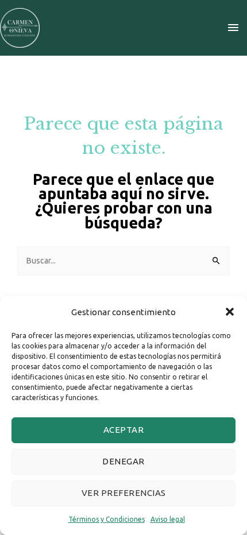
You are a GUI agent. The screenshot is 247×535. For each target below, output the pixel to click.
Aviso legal (167, 519)
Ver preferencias (124, 493)
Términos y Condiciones (106, 519)
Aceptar (123, 430)
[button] (230, 311)
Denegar (123, 461)
